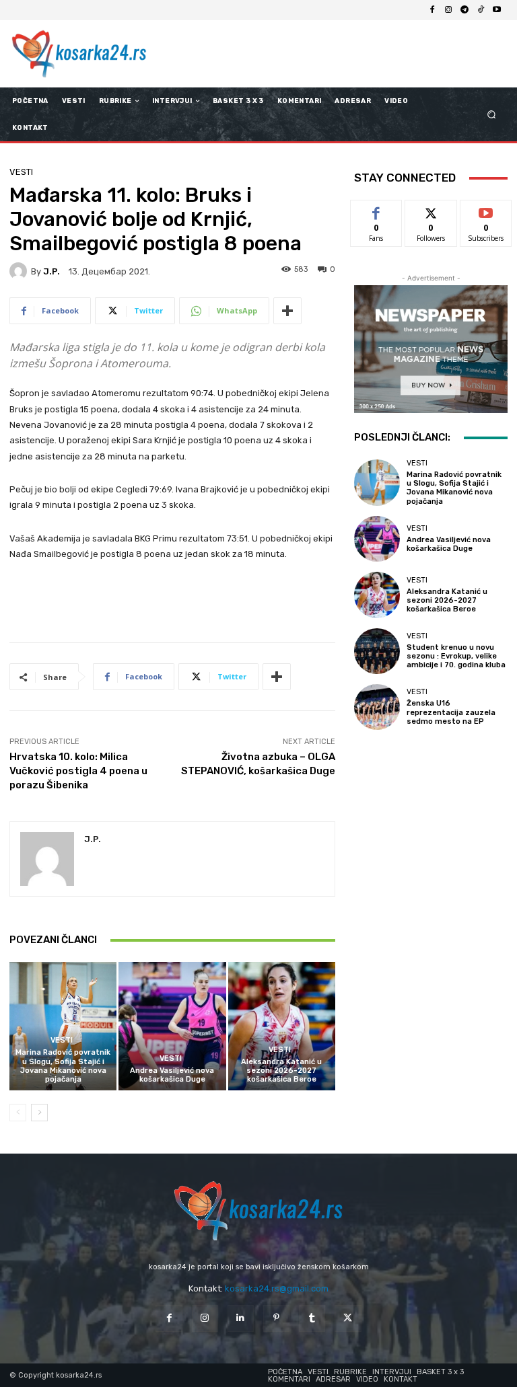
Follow (431, 210)
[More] (287, 310)
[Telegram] (464, 10)
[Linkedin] (241, 1318)
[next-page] (39, 1112)
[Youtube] (497, 10)
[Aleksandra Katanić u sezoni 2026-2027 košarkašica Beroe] (281, 1026)
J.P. (51, 271)
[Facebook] (432, 10)
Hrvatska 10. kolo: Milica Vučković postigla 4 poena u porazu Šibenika (78, 771)
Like (376, 210)
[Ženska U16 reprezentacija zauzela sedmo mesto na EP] (377, 707)
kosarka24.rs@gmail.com (277, 1288)
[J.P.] (20, 271)
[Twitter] (348, 1318)
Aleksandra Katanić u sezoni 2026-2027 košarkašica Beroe (281, 1070)
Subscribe (486, 210)
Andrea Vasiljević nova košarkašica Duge (172, 1075)
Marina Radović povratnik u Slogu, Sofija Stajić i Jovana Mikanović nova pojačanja (62, 1066)
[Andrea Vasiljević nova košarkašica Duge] (172, 1026)
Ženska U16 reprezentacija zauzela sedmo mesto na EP (451, 712)
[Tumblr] (312, 1318)
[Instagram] (448, 10)
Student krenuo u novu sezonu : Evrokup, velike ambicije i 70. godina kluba (456, 656)
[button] (492, 115)
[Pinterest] (276, 1318)
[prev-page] (17, 1112)
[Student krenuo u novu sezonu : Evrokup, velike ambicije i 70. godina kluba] (377, 651)
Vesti (21, 171)
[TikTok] (481, 10)
